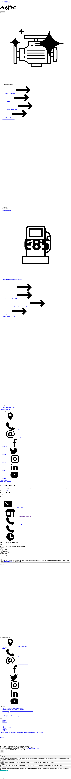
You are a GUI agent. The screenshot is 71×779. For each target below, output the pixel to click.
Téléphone (4, 557)
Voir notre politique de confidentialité (33, 748)
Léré (10, 481)
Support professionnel (6, 724)
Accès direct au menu (6, 2)
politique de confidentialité (8, 561)
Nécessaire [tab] (2, 755)
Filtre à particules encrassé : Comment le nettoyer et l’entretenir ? (13, 709)
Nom (3, 547)
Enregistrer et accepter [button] (4, 770)
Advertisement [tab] (2, 766)
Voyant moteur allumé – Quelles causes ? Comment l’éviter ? (12, 714)
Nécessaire (3, 756)
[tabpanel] (35, 759)
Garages (5, 481)
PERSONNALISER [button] (13, 749)
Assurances (4, 728)
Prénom (3, 549)
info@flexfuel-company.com (23, 437)
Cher (8, 481)
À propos (4, 720)
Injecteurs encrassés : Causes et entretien (9, 710)
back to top (2, 737)
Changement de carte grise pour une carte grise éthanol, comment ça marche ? (15, 716)
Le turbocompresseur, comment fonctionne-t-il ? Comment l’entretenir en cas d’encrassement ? (17, 711)
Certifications (4, 729)
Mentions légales (5, 725)
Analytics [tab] (2, 763)
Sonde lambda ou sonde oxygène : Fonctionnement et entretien (12, 713)
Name (1, 544)
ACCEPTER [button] (5, 749)
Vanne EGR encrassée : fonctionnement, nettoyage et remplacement (13, 708)
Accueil (1, 481)
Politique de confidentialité (6, 727)
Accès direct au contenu (6, 1)
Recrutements (4, 722)
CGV (3, 726)
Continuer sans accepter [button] (24, 749)
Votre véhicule (4, 551)
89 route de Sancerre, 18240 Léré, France (25, 516)
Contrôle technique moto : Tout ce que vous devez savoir (11, 715)
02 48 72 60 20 (20, 524)
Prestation (4, 553)
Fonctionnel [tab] (2, 760)
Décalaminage (9, 490)
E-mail (3, 555)
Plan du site (4, 730)
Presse (3, 721)
